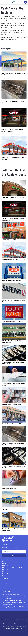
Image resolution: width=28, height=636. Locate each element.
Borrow (5, 585)
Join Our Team (7, 576)
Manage (5, 583)
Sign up (14, 555)
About (4, 562)
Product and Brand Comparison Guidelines (14, 568)
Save (4, 589)
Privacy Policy (6, 570)
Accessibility (6, 574)
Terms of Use (6, 572)
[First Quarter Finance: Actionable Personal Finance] (14, 2)
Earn (4, 581)
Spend (5, 587)
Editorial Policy (7, 566)
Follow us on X (5, 544)
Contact (5, 564)
